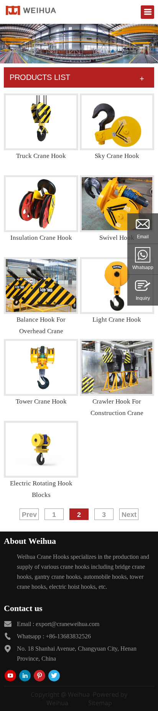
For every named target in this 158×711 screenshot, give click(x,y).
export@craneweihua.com (67, 624)
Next (129, 514)
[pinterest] (39, 675)
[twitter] (54, 675)
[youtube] (10, 675)
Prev (29, 514)
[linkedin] (25, 675)
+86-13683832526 (68, 636)
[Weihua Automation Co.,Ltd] (31, 10)
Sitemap (100, 703)
